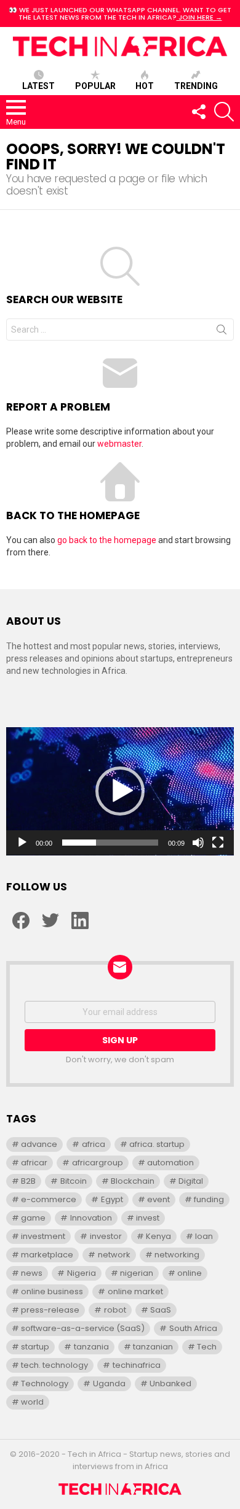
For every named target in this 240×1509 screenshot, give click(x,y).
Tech (207, 1347)
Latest (38, 86)
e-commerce (48, 1199)
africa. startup (157, 1144)
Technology (44, 1383)
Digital (190, 1181)
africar (34, 1162)
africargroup (97, 1162)
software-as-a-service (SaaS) (83, 1328)
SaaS (160, 1310)
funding (209, 1199)
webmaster (119, 444)
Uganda (109, 1383)
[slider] (110, 842)
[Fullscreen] (218, 842)
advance (39, 1144)
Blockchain (132, 1181)
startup (35, 1347)
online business (52, 1291)
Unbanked (170, 1383)
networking (176, 1254)
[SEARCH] (224, 111)
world (32, 1402)
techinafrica (137, 1365)
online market (135, 1291)
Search (221, 331)
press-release (50, 1310)
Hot (144, 86)
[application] (120, 791)
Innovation (91, 1218)
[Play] (22, 842)
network (114, 1254)
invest (147, 1218)
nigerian (136, 1273)
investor (106, 1236)
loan (204, 1236)
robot (115, 1310)
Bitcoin (73, 1181)
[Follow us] (198, 111)
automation (170, 1162)
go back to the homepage (106, 540)
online (189, 1273)
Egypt (112, 1199)
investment (43, 1236)
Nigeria (81, 1273)
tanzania (91, 1347)
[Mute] (198, 842)
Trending (196, 86)
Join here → (199, 17)
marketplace (47, 1254)
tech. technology (54, 1365)
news (31, 1273)
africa (93, 1144)
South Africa (193, 1328)
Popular (95, 86)
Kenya (158, 1236)
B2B (28, 1181)
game (33, 1218)
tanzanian (153, 1347)
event (158, 1199)
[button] (120, 791)
